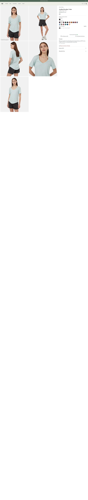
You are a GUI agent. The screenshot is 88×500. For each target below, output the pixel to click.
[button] (72, 12)
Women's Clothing (61, 7)
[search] (84, 3)
